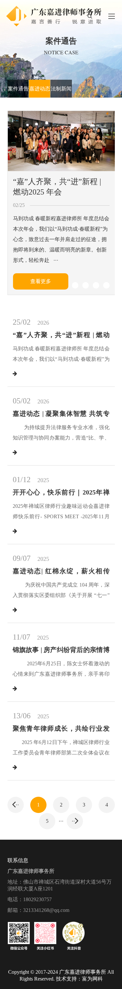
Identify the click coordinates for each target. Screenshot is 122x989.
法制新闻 (61, 88)
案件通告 (18, 88)
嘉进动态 (39, 88)
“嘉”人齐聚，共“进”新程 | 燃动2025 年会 (57, 186)
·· (17, 804)
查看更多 (40, 281)
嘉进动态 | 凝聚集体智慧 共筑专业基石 (61, 418)
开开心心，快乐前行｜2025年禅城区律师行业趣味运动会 (61, 497)
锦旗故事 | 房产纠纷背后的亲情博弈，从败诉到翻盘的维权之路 (61, 654)
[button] (64, 285)
